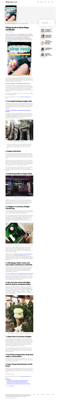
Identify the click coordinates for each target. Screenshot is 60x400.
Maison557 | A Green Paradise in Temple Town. (20, 83)
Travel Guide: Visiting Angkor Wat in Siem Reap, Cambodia (17, 380)
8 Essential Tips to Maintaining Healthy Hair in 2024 (48, 48)
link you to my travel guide (12, 115)
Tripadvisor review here (22, 255)
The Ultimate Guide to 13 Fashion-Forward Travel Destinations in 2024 (48, 30)
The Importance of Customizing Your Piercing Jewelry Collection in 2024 (48, 36)
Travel (9, 23)
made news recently (9, 203)
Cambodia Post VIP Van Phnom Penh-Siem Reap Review (17, 381)
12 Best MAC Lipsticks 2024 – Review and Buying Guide (48, 54)
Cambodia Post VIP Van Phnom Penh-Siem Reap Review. (21, 273)
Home (6, 23)
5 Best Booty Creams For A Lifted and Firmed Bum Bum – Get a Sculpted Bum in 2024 (46, 42)
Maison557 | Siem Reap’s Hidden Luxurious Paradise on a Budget (18, 383)
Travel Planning (13, 23)
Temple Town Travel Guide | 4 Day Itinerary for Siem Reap (17, 382)
